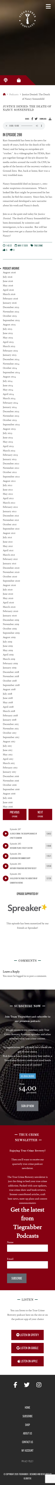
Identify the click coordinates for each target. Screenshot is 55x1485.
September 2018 (11, 685)
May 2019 (8, 650)
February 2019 (10, 663)
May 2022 (8, 494)
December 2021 (11, 516)
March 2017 (9, 763)
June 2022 (8, 490)
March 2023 (9, 451)
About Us (27, 1433)
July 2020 (8, 590)
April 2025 (8, 342)
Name (10, 1242)
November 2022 (11, 468)
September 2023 (11, 424)
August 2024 (9, 377)
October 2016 (10, 785)
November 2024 (11, 364)
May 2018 (8, 702)
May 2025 (8, 338)
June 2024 (8, 385)
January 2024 (10, 407)
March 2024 (9, 398)
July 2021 (7, 537)
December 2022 (11, 463)
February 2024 (10, 403)
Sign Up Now (27, 1106)
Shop (27, 1425)
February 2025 (10, 351)
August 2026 (9, 272)
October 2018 (10, 681)
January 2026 (10, 303)
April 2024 (8, 394)
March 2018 (9, 711)
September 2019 (11, 633)
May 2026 (8, 285)
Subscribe (27, 1076)
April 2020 (8, 602)
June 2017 (7, 750)
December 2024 (11, 359)
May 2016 (8, 807)
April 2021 (8, 550)
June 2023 (8, 437)
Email (10, 1259)
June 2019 (8, 646)
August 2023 (9, 429)
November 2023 (11, 416)
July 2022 (7, 485)
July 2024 (7, 381)
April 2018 (8, 707)
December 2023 (11, 411)
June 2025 (8, 333)
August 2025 (9, 324)
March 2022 (9, 503)
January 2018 (9, 720)
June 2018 (8, 698)
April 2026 (8, 290)
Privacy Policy (28, 1461)
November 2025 (11, 312)
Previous (14, 814)
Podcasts (13, 94)
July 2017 (7, 746)
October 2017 (9, 733)
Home (27, 1407)
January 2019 (9, 668)
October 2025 (10, 316)
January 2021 (9, 563)
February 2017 (10, 768)
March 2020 (9, 607)
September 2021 (11, 529)
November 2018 (11, 676)
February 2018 (10, 715)
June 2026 (8, 281)
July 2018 (7, 694)
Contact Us (27, 1442)
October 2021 (9, 524)
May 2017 (8, 754)
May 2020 (8, 598)
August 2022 (9, 481)
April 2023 (8, 446)
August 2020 (9, 585)
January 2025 (9, 355)
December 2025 (11, 307)
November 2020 (11, 572)
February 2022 (10, 507)
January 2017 (9, 772)
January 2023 (9, 459)
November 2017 (11, 729)
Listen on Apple (29, 1361)
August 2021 (9, 533)
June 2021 (8, 542)
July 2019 (7, 642)
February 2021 (10, 559)
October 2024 (10, 368)
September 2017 (11, 737)
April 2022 (8, 498)
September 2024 (11, 372)
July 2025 (7, 329)
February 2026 (10, 299)
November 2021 (11, 520)
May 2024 (8, 390)
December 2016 (11, 776)
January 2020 (10, 616)
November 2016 (11, 781)
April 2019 (8, 655)
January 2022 (9, 511)
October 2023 (10, 420)
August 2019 (9, 637)
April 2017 (8, 759)
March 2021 (9, 555)
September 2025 (11, 320)
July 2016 (7, 798)
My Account (27, 1450)
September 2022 (11, 477)
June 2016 (8, 802)
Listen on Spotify (29, 1335)
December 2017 (11, 724)
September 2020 (11, 581)
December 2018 (11, 672)
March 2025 (9, 346)
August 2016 (9, 794)
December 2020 (11, 568)
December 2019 (11, 620)
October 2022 (10, 472)
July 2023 (7, 433)
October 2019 (10, 629)
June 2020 (8, 594)
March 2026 (9, 294)
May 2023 (8, 442)
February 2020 (10, 611)
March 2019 (9, 659)
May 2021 (8, 546)
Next (40, 814)
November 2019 (11, 624)
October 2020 (10, 576)
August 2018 (9, 689)
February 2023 (10, 455)
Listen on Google (29, 1348)
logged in (21, 976)
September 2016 (11, 789)
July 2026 (7, 277)
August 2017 (9, 741)
